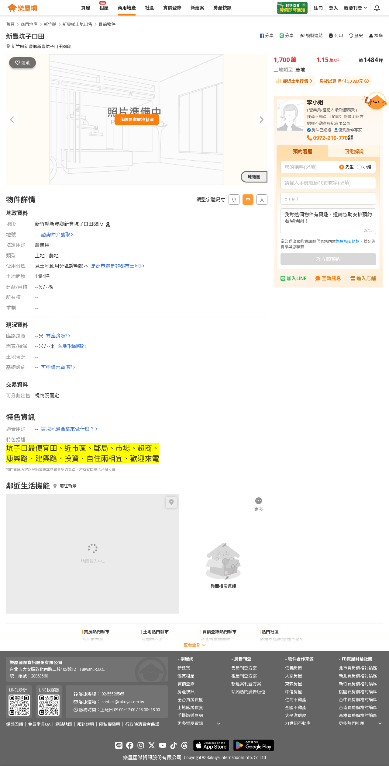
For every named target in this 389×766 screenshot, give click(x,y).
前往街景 (68, 486)
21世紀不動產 (298, 723)
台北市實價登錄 (215, 639)
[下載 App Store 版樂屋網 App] (211, 745)
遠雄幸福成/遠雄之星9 (281, 639)
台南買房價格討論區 (358, 707)
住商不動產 (295, 699)
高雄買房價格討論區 (358, 715)
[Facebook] (129, 745)
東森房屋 (293, 684)
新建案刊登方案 (246, 684)
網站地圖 (63, 724)
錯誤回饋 (14, 724)
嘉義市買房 (92, 647)
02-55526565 (113, 694)
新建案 (183, 668)
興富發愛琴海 (272, 647)
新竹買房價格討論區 (358, 684)
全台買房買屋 (190, 699)
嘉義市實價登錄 (215, 647)
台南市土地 (152, 639)
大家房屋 (293, 676)
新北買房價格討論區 (358, 676)
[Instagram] (140, 745)
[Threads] (184, 745)
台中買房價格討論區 (358, 699)
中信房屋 (293, 692)
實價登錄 (185, 684)
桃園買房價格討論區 (358, 692)
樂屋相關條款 (348, 241)
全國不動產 (295, 707)
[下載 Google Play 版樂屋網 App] (253, 745)
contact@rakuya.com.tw (123, 702)
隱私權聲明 (109, 724)
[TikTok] (173, 745)
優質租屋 (185, 676)
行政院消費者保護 (142, 724)
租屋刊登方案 (244, 676)
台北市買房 (92, 639)
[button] (12, 119)
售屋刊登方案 (244, 668)
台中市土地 (152, 647)
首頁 (10, 24)
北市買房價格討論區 (358, 668)
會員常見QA (39, 724)
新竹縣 (50, 24)
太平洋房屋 (295, 715)
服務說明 (85, 724)
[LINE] (118, 745)
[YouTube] (162, 745)
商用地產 (29, 24)
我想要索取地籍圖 (137, 119)
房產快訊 (185, 692)
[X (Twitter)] (151, 745)
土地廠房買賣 (190, 707)
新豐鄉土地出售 (77, 24)
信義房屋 (293, 668)
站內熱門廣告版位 (248, 692)
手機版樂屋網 (190, 715)
